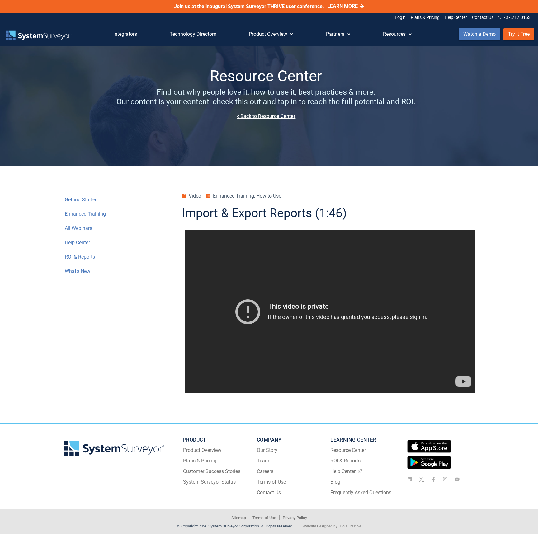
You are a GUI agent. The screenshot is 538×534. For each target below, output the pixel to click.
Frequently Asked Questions (360, 492)
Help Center (77, 243)
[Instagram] (445, 479)
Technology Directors (193, 34)
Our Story (267, 450)
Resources (394, 34)
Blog (335, 482)
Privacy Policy (295, 517)
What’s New (77, 271)
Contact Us (269, 492)
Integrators (125, 34)
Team (263, 461)
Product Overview (268, 34)
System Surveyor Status (209, 482)
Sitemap (238, 517)
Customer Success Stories (211, 471)
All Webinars (78, 228)
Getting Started (81, 200)
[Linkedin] (409, 479)
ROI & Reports (80, 257)
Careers (265, 471)
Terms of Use (271, 482)
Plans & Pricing (199, 461)
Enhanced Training (85, 214)
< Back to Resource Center (266, 116)
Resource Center (348, 450)
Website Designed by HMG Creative (332, 526)
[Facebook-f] (433, 479)
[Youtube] (457, 479)
